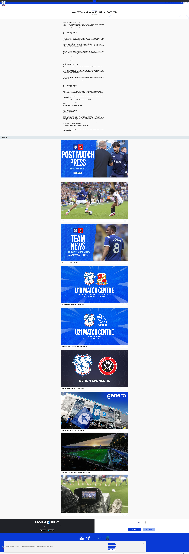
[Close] (144, 544)
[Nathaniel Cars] (94, 538)
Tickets (91, 0)
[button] (3, 547)
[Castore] (88, 538)
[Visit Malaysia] (81, 538)
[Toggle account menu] (187, 3)
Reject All (111, 546)
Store (98, 0)
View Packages (135, 529)
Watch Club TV (149, 529)
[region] (75, 546)
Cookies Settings (111, 549)
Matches (170, 3)
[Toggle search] (184, 3)
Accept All (112, 544)
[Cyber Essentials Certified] (107, 538)
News (174, 3)
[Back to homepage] (3, 3)
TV (165, 3)
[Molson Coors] (101, 538)
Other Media (186, 553)
